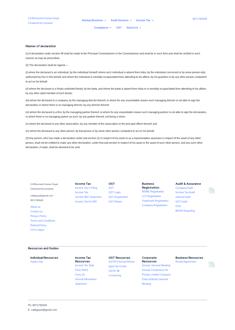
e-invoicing (115, 275)
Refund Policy (38, 225)
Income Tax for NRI (86, 201)
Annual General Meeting (156, 265)
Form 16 (80, 274)
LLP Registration (151, 196)
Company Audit (184, 188)
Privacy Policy (38, 216)
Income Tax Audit (185, 192)
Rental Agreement (186, 261)
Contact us (36, 211)
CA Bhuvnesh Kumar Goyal (43, 18)
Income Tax (81, 192)
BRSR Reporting (185, 210)
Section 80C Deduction (88, 197)
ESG (178, 206)
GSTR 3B (114, 271)
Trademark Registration (155, 200)
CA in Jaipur (37, 229)
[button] (93, 20)
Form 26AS (81, 270)
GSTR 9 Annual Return (122, 261)
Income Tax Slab (84, 265)
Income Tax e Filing (86, 188)
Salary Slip (36, 261)
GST (119, 27)
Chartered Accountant (40, 23)
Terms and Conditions (42, 220)
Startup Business (92, 20)
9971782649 (200, 19)
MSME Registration (153, 191)
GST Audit (181, 201)
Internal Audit (183, 197)
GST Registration (118, 197)
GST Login (115, 192)
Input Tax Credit (117, 266)
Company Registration (154, 205)
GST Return (115, 201)
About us (35, 206)
